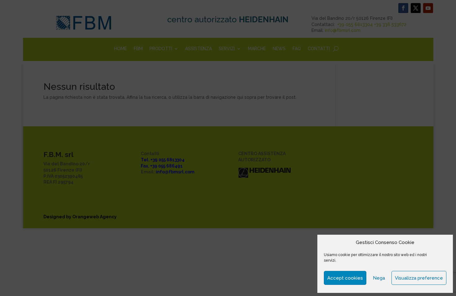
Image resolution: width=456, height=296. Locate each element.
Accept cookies (345, 278)
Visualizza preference (419, 278)
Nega (379, 278)
